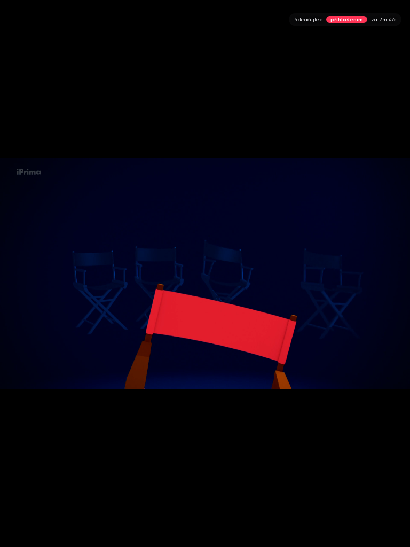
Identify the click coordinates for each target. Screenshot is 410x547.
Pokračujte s (344, 19)
